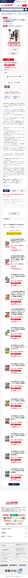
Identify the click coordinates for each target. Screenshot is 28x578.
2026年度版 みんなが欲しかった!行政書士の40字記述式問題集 (17, 452)
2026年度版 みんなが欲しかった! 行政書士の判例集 (18, 400)
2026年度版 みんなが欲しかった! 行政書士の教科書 (18, 364)
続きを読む (14, 213)
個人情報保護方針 (5, 549)
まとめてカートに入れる (15, 233)
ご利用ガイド (17, 1)
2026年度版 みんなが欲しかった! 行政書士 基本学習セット (18, 276)
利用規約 (3, 545)
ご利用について (7, 96)
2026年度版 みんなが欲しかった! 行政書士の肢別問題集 (18, 435)
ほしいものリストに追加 (15, 76)
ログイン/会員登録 (24, 6)
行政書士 (19, 13)
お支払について (16, 96)
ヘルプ (17, 558)
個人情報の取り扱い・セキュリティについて (21, 549)
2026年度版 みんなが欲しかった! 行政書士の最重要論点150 (18, 417)
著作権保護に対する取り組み (21, 554)
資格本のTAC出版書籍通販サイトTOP (8, 13)
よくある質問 (4, 558)
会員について (7, 69)
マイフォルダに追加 (15, 82)
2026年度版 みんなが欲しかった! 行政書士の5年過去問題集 (17, 470)
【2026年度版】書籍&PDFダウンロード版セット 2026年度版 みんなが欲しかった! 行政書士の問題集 (18, 311)
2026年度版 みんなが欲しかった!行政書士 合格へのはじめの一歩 (18, 347)
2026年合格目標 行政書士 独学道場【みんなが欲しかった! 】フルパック (18, 240)
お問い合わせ (4, 561)
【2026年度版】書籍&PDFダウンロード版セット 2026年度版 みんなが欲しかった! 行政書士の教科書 (18, 294)
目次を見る (6, 186)
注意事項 (15, 98)
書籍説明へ (13, 53)
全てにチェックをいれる (15, 230)
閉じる (14, 484)
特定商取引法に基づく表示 (21, 545)
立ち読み (15, 49)
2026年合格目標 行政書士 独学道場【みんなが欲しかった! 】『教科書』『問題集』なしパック (18, 258)
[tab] (8, 59)
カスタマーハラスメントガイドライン (7, 554)
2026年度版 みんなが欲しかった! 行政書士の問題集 (18, 382)
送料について (7, 98)
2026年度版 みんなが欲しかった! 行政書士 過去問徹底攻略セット (18, 329)
